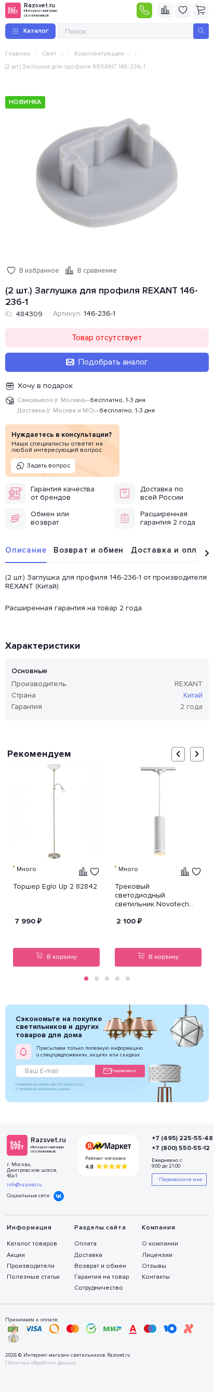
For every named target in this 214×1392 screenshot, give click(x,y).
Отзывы (154, 1266)
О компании (160, 1244)
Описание (25, 550)
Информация (29, 1228)
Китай (193, 695)
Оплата (85, 1244)
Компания (158, 1228)
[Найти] (201, 31)
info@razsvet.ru (24, 1185)
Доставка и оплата (171, 550)
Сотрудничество (98, 1288)
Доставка (88, 1255)
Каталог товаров (32, 1244)
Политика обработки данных (40, 1363)
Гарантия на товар (101, 1277)
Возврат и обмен (89, 550)
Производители (31, 1266)
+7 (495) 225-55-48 (174, 1138)
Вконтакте (59, 1196)
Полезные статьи (33, 1277)
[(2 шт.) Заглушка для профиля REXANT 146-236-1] (107, 172)
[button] (86, 978)
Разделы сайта (100, 1228)
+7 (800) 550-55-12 (174, 1148)
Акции (16, 1255)
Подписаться (124, 1070)
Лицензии (157, 1255)
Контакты (156, 1277)
